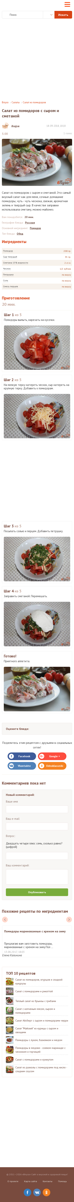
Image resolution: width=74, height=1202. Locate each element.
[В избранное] (70, 125)
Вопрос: (10, 836)
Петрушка (8, 274)
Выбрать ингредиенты (48, 15)
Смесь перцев (10, 286)
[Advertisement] (37, 59)
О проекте (12, 1181)
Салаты (16, 102)
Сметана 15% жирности (15, 262)
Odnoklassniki (54, 766)
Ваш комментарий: (17, 865)
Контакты (47, 1181)
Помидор (8, 250)
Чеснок (7, 268)
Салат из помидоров (34, 102)
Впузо (5, 102)
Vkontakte (24, 766)
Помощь (62, 1181)
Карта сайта (30, 1181)
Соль (5, 280)
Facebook (24, 756)
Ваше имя (12, 801)
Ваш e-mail (13, 819)
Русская (30, 222)
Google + (54, 756)
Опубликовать (37, 892)
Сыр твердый (10, 256)
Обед (20, 233)
